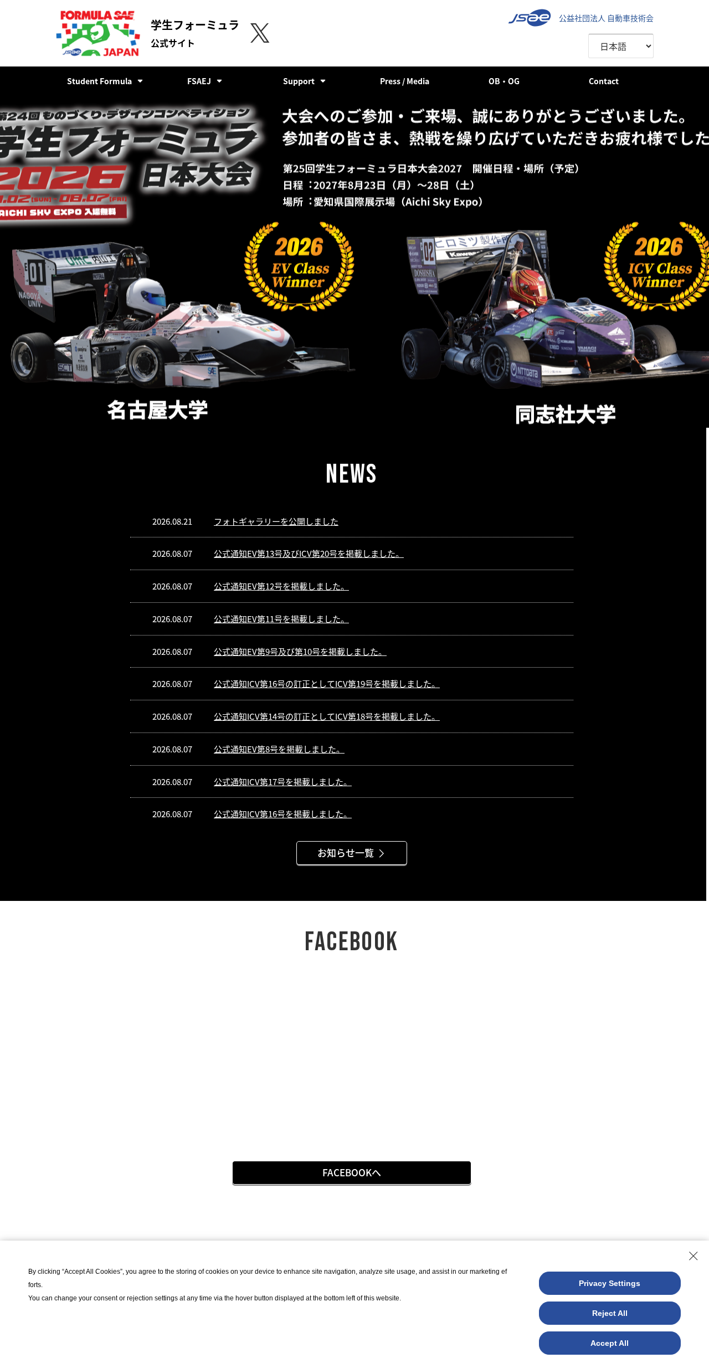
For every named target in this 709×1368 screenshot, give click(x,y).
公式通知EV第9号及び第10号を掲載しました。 (300, 651)
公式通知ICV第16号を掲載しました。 (283, 813)
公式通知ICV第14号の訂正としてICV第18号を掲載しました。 (327, 716)
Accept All (609, 1343)
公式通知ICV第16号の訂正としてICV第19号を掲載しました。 (327, 683)
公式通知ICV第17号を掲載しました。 (283, 781)
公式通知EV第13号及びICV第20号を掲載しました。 (309, 553)
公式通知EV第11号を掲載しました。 (281, 618)
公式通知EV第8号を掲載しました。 (279, 749)
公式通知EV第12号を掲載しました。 (281, 586)
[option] (354, 261)
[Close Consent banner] (693, 1256)
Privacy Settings (609, 1283)
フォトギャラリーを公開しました (276, 521)
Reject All (610, 1313)
